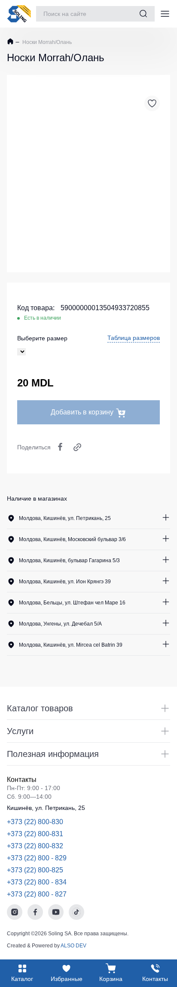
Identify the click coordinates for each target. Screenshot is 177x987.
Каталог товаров (40, 708)
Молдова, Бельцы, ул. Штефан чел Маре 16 (72, 603)
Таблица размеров (133, 337)
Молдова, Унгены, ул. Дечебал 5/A (60, 624)
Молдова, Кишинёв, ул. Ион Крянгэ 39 (65, 582)
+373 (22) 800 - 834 (37, 882)
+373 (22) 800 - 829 (37, 858)
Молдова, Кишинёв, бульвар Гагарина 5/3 (69, 560)
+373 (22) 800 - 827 (37, 894)
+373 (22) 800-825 (35, 870)
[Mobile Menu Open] (165, 14)
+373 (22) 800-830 (35, 821)
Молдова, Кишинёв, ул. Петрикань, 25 (65, 518)
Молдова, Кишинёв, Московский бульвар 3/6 (72, 539)
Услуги (20, 731)
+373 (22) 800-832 (35, 846)
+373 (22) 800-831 (35, 834)
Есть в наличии (42, 318)
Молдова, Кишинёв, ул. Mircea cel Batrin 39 (70, 645)
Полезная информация (53, 754)
